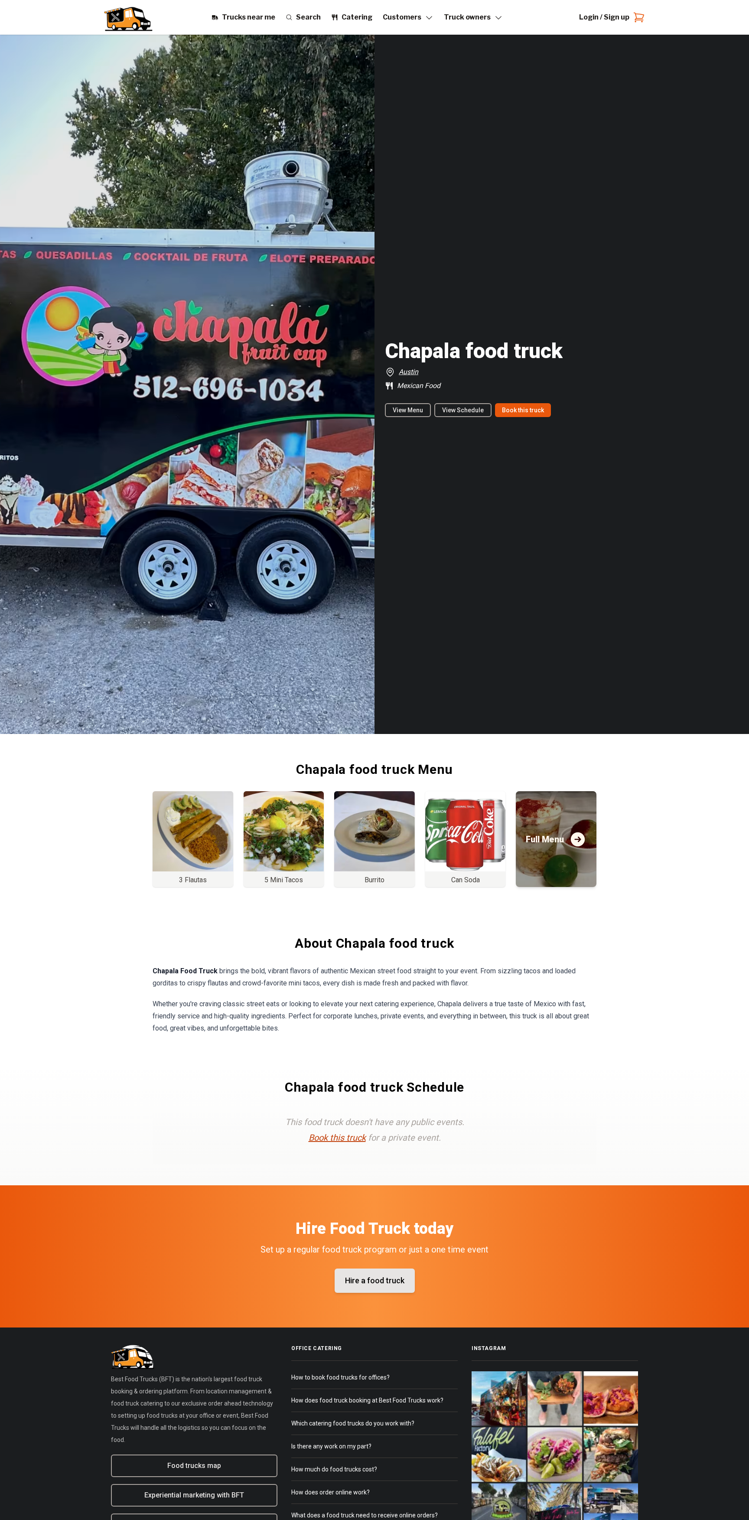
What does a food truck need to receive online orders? (364, 1515)
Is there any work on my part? (331, 1446)
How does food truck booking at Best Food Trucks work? (367, 1400)
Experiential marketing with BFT (194, 1495)
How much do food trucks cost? (334, 1469)
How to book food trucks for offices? (340, 1377)
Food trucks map (194, 1465)
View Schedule (463, 410)
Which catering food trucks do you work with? (352, 1423)
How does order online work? (330, 1492)
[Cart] (637, 17)
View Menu (408, 410)
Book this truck (523, 410)
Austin (408, 372)
